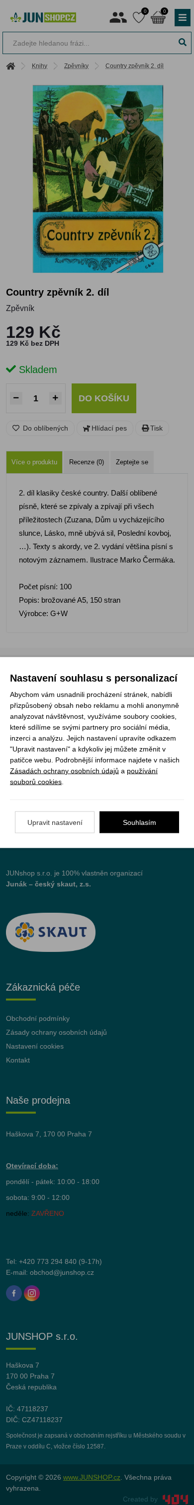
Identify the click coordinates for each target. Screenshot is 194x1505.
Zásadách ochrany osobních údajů (64, 771)
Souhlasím (139, 822)
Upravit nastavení (55, 822)
